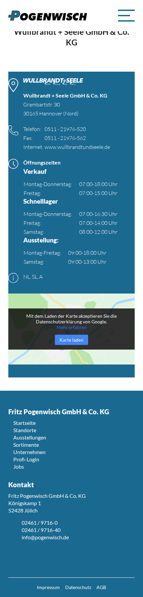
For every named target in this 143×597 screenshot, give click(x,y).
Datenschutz (78, 587)
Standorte (24, 430)
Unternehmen (29, 452)
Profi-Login (26, 459)
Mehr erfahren (72, 327)
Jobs (18, 466)
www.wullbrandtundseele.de (77, 147)
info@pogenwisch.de (45, 537)
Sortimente (26, 444)
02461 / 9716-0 (40, 522)
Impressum (48, 587)
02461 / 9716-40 (41, 530)
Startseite (24, 423)
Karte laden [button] (71, 340)
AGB (101, 587)
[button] (126, 16)
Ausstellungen (29, 437)
